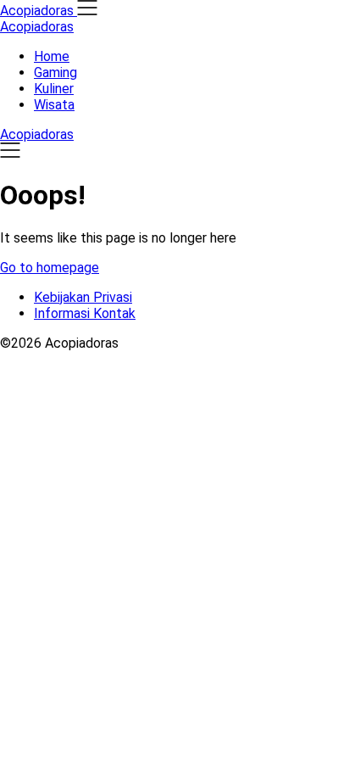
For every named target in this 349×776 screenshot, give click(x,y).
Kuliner (54, 89)
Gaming (55, 72)
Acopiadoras (37, 27)
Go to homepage (49, 268)
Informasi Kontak (85, 313)
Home (51, 56)
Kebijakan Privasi (83, 297)
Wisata (54, 105)
